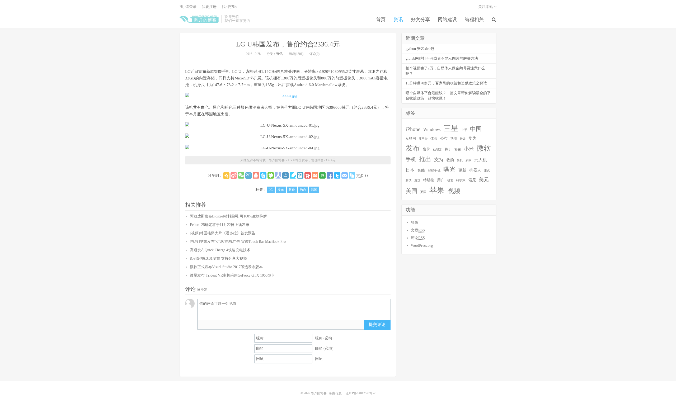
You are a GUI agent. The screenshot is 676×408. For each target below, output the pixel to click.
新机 (460, 160)
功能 (453, 138)
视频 (454, 190)
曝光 (449, 169)
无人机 (480, 160)
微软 (484, 148)
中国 (476, 129)
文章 (418, 230)
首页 (381, 19)
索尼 (472, 180)
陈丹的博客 (199, 19)
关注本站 (486, 7)
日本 (410, 170)
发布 (281, 190)
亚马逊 (423, 138)
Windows (432, 129)
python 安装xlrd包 (420, 49)
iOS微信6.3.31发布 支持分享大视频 (218, 258)
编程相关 (474, 19)
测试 (408, 180)
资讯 (398, 19)
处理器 (437, 149)
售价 (292, 190)
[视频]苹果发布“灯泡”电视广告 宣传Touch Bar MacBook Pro (238, 242)
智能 (421, 170)
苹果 (437, 190)
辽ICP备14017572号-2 (360, 393)
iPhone (413, 129)
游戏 (417, 180)
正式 (487, 170)
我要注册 (209, 7)
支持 (439, 159)
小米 (469, 148)
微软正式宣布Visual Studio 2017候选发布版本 (226, 267)
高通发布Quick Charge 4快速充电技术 (220, 250)
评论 (418, 238)
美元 (484, 179)
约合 (303, 190)
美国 (411, 191)
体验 (433, 138)
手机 (411, 159)
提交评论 (377, 324)
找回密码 (229, 7)
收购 (450, 160)
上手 (464, 129)
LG (271, 190)
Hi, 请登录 (188, 7)
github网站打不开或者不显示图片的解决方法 (442, 58)
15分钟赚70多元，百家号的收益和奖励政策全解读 (446, 83)
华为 (472, 138)
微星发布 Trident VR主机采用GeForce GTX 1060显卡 (232, 275)
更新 (462, 170)
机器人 (475, 170)
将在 (457, 149)
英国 (423, 192)
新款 (468, 160)
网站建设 (447, 19)
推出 (425, 159)
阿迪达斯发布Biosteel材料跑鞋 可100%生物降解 (228, 216)
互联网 (411, 138)
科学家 (461, 180)
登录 (414, 223)
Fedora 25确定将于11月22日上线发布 (219, 225)
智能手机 (434, 170)
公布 (444, 138)
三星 (451, 128)
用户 (440, 180)
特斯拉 (428, 180)
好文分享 (420, 19)
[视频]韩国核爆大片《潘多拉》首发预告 (222, 233)
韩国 (314, 190)
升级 (463, 138)
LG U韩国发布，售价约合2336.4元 (288, 44)
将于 (448, 149)
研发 (450, 180)
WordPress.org (422, 246)
